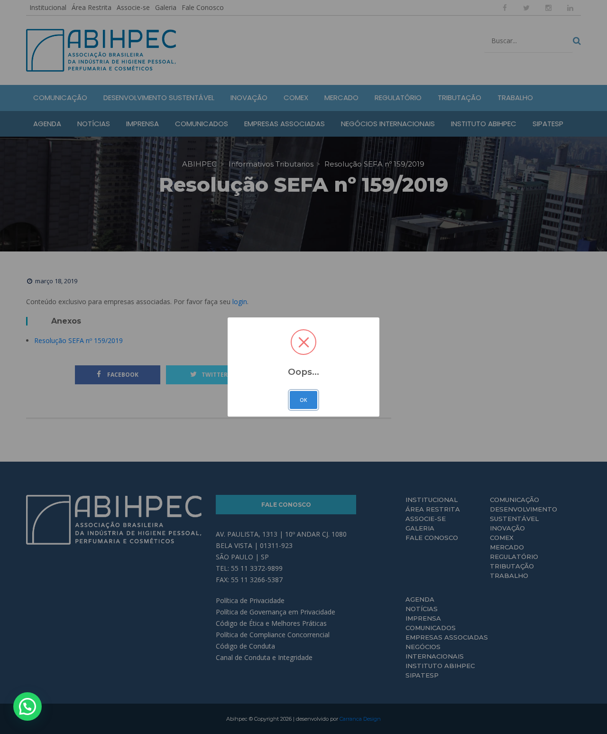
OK (303, 400)
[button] (27, 706)
